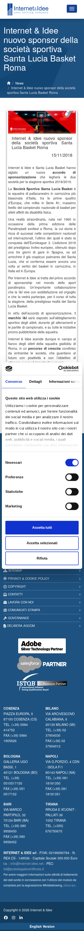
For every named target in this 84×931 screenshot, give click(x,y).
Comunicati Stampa (24, 610)
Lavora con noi (21, 602)
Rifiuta (42, 558)
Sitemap (15, 570)
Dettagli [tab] (35, 381)
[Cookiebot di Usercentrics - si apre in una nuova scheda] (59, 369)
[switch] (72, 477)
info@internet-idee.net (26, 863)
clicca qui (69, 885)
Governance (18, 618)
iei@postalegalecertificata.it (24, 868)
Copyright (17, 586)
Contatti (15, 594)
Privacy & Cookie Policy (28, 578)
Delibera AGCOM (21, 625)
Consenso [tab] (13, 381)
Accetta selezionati (42, 543)
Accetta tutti (42, 527)
